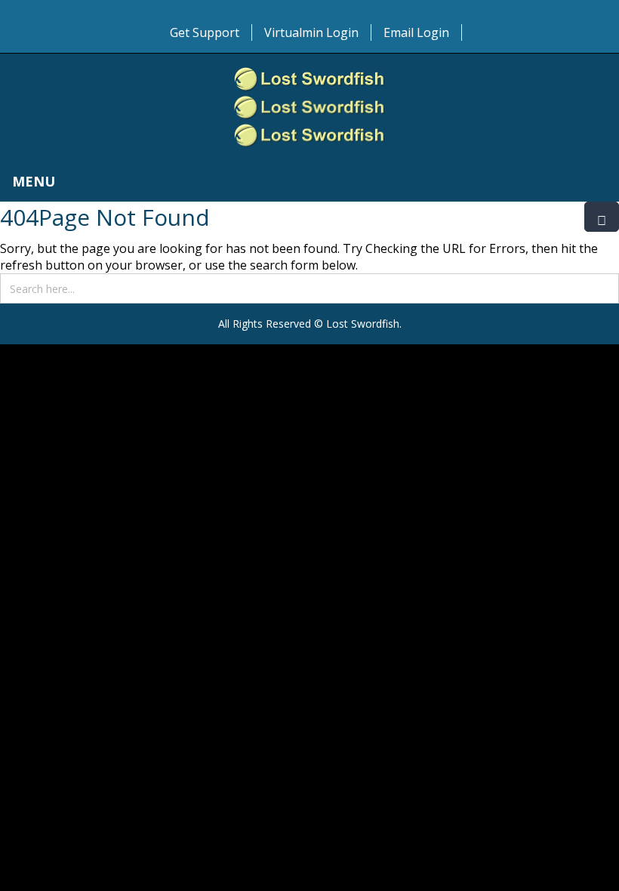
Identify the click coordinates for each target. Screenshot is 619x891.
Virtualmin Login (311, 32)
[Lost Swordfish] (309, 107)
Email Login (416, 32)
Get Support (204, 32)
